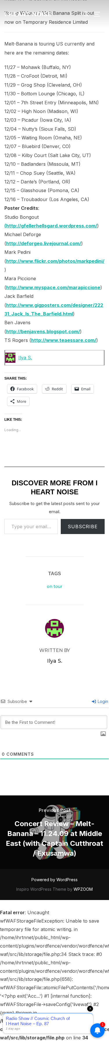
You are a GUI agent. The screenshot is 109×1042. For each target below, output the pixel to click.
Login (102, 701)
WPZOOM (83, 889)
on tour (54, 586)
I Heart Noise (27, 14)
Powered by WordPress (54, 879)
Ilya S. (25, 357)
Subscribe (83, 526)
